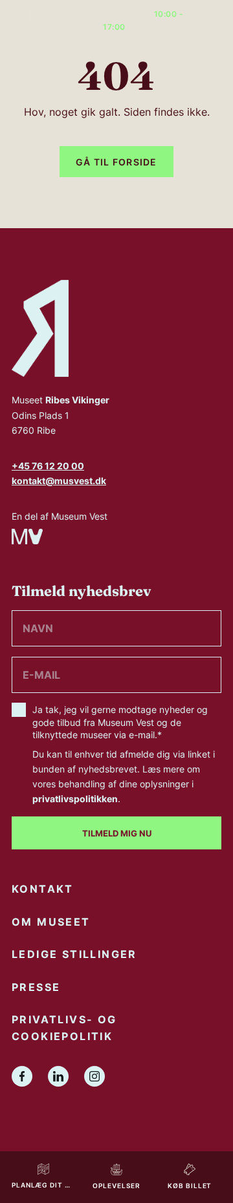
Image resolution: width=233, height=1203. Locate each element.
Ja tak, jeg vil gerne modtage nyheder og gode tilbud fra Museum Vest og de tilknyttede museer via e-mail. (123, 754)
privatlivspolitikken (75, 799)
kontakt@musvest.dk (59, 480)
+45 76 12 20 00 (48, 466)
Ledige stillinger (74, 954)
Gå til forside (116, 162)
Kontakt (43, 889)
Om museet (51, 922)
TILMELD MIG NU (116, 833)
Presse (36, 987)
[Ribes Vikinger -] (49, 20)
